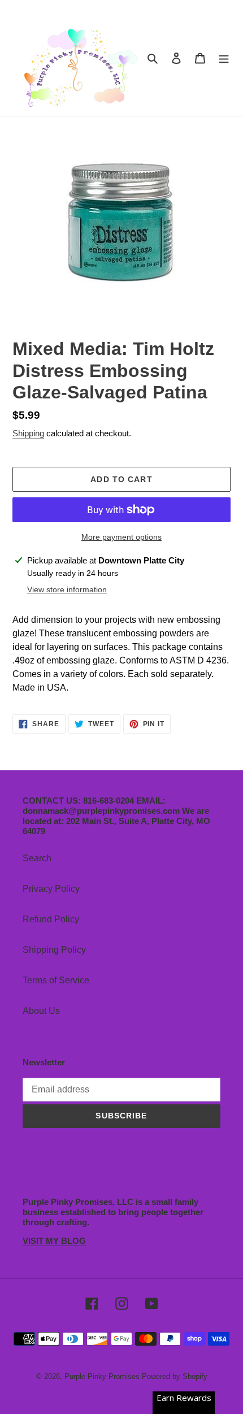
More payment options (121, 536)
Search (37, 858)
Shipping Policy (54, 950)
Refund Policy (51, 919)
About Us (41, 1011)
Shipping (28, 433)
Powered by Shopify (174, 1376)
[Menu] (224, 58)
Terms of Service (56, 980)
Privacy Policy (51, 888)
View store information (67, 589)
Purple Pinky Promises (103, 1376)
